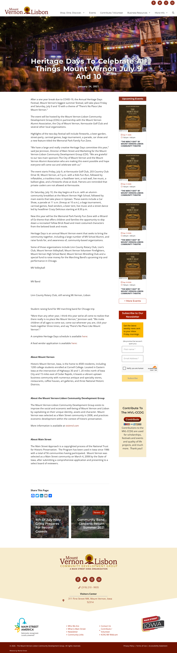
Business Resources (137, 13)
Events (92, 13)
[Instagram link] (166, 3)
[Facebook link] (153, 3)
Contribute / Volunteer (111, 13)
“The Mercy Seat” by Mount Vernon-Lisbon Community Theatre (132, 143)
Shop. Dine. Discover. (71, 13)
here (84, 336)
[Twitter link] (160, 3)
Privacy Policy (129, 646)
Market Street (22, 651)
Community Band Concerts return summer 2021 (90, 523)
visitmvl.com (72, 425)
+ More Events (132, 301)
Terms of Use (141, 646)
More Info (160, 13)
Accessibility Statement (158, 646)
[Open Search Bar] (173, 12)
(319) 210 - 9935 (90, 587)
